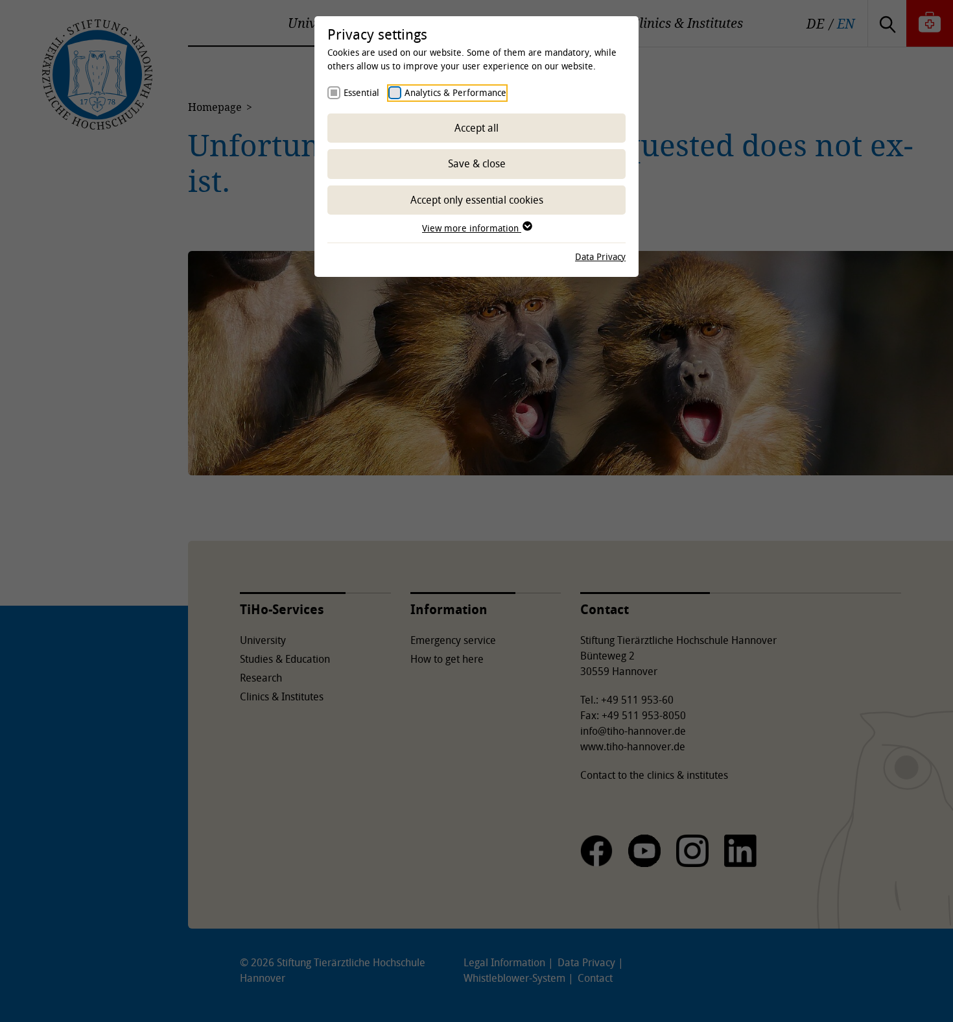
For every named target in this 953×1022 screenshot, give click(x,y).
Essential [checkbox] (361, 92)
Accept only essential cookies (476, 200)
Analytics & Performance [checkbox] (455, 92)
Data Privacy (600, 256)
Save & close (477, 163)
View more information (471, 228)
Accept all (476, 128)
